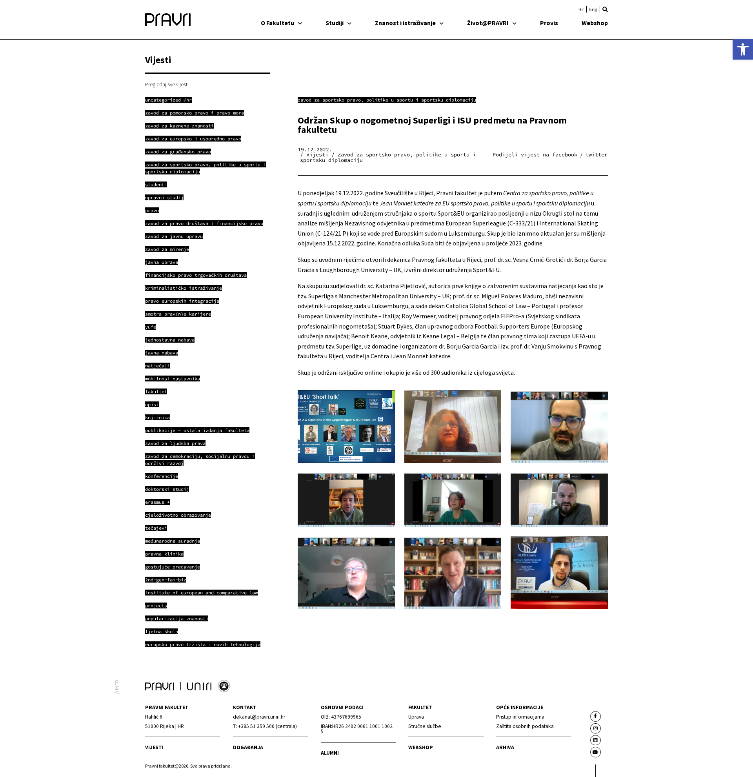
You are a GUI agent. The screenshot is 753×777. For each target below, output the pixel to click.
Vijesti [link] (154, 747)
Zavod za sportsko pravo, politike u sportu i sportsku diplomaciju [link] (387, 100)
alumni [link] (330, 753)
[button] (605, 9)
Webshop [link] (595, 23)
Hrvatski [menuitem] (581, 9)
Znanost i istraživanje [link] (405, 23)
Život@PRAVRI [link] (488, 23)
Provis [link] (549, 23)
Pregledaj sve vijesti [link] (167, 84)
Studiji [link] (335, 23)
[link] (743, 49)
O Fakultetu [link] (277, 23)
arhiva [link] (505, 747)
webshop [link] (420, 747)
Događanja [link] (248, 747)
